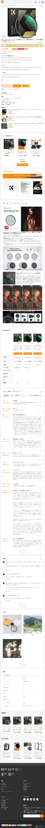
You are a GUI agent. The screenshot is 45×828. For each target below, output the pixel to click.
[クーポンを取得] (13, 51)
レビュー (11, 42)
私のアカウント (26, 783)
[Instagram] (28, 799)
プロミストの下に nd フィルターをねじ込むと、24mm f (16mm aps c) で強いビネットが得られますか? (24, 562)
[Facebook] (24, 799)
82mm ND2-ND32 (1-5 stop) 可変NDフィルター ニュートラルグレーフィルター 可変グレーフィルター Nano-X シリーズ (25, 110)
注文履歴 (25, 784)
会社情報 (3, 783)
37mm (3, 74)
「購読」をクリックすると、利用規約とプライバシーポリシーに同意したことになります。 (33, 812)
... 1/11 (22, 551)
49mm (19, 74)
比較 (7, 203)
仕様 (26, 203)
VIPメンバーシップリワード (6, 791)
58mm (30, 74)
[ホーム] (2, 2)
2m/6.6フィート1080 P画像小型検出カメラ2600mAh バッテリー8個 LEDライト (7, 754)
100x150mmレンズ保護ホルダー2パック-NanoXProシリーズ (38, 754)
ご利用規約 (3, 800)
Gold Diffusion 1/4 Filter (28, 67)
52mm (22, 74)
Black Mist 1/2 (10, 57)
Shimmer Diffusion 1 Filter (16, 69)
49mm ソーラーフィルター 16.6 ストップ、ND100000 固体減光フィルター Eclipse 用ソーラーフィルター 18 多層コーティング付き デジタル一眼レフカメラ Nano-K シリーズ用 (17, 754)
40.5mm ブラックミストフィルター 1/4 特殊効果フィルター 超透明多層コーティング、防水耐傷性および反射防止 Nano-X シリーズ (28, 728)
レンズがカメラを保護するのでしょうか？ (13, 595)
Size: (3, 72)
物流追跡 (25, 789)
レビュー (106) (13, 203)
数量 (2, 80)
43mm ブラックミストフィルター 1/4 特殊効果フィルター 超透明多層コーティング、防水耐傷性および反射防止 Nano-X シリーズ (38, 728)
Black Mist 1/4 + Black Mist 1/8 (19, 60)
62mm (34, 74)
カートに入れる (6, 85)
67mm (38, 74)
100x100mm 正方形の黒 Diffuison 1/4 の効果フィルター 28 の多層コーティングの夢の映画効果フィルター (25, 124)
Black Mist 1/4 (17, 57)
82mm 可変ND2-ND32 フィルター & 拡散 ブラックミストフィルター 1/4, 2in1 (37, 347)
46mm (15, 74)
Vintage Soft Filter (26, 69)
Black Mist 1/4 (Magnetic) (7, 60)
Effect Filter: (3, 65)
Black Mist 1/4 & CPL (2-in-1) (26, 57)
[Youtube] (34, 799)
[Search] (39, 2)
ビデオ (22, 203)
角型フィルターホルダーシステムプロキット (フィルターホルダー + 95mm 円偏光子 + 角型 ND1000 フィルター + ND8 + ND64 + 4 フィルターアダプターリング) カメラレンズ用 (25, 117)
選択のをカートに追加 (22, 164)
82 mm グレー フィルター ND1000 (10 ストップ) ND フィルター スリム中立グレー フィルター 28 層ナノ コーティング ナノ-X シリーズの (27, 348)
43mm (11, 74)
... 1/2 (22, 664)
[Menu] (35, 2)
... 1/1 (22, 605)
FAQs (18, 203)
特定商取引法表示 (4, 807)
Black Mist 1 (4, 57)
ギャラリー (3, 789)
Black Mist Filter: (7, 55)
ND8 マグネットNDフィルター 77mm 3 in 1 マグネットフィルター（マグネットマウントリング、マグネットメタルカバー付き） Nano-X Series (28, 754)
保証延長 (25, 788)
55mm (26, 74)
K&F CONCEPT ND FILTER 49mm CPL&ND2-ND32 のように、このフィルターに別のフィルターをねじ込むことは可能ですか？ (24, 584)
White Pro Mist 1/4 (16, 62)
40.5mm (7, 74)
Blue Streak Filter (5, 67)
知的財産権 (3, 805)
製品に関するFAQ (26, 786)
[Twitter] (31, 799)
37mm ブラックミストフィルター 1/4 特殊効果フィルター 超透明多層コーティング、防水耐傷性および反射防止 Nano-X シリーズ (17, 728)
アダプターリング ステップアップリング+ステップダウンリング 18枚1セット (36, 152)
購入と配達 (3, 802)
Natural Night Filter (6, 69)
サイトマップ (3, 786)
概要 (4, 203)
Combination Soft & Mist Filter (16, 67)
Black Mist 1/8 (29, 60)
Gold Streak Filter (37, 67)
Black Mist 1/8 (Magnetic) (7, 62)
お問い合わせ (3, 784)
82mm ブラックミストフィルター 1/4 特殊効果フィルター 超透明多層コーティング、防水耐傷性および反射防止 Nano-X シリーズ (18, 348)
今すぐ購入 (17, 85)
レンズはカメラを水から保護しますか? (13, 574)
